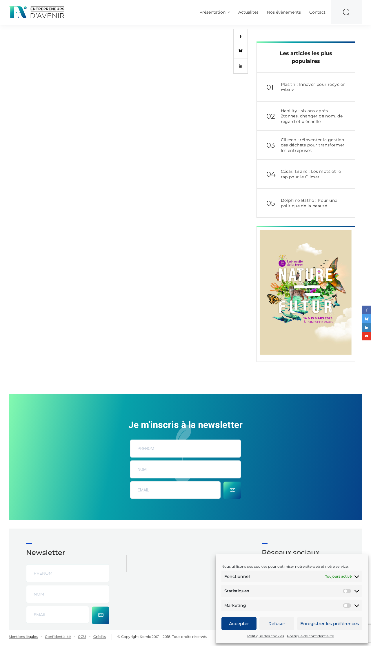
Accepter (239, 623)
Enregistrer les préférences (329, 623)
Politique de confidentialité (310, 636)
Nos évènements (284, 12)
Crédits (99, 636)
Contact (317, 12)
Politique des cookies (265, 636)
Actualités (248, 12)
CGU (82, 636)
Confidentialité (58, 636)
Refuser (276, 623)
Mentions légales (23, 636)
